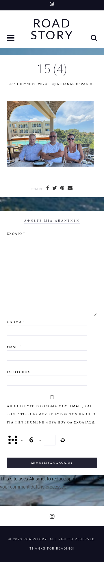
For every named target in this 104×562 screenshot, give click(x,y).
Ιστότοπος (18, 372)
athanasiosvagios (76, 84)
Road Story (52, 29)
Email (14, 347)
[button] (11, 39)
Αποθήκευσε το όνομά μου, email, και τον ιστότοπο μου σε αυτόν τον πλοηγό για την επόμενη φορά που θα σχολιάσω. (51, 414)
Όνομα (16, 322)
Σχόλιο (16, 233)
